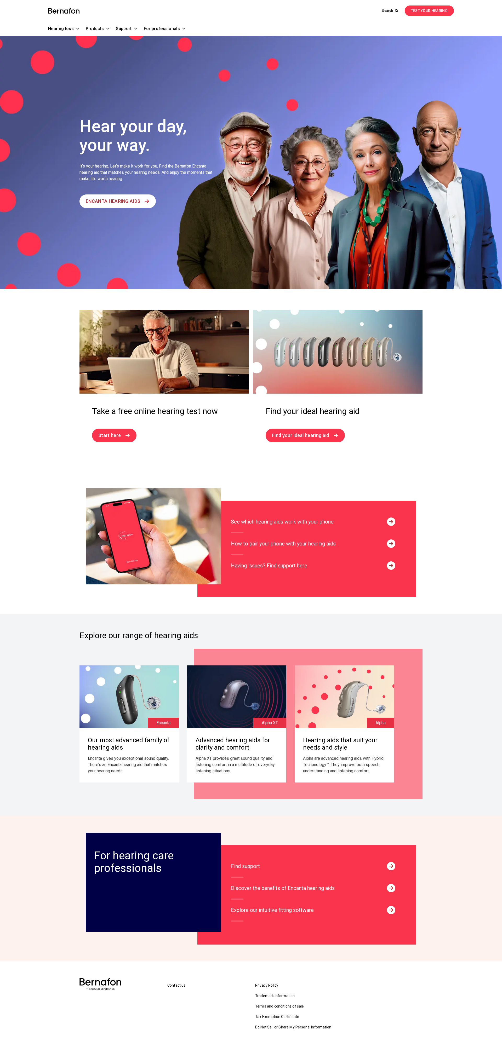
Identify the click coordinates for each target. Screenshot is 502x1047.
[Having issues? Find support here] (391, 565)
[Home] (63, 11)
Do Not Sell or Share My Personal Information (293, 1027)
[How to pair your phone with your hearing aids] (391, 543)
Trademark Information (275, 996)
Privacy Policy (266, 985)
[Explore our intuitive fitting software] (391, 910)
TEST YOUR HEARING (429, 11)
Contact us (176, 985)
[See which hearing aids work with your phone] (391, 521)
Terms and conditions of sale (279, 1006)
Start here (109, 435)
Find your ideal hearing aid (300, 435)
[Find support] (391, 866)
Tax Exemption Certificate (277, 1017)
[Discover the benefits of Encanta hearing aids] (391, 888)
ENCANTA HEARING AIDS (113, 201)
